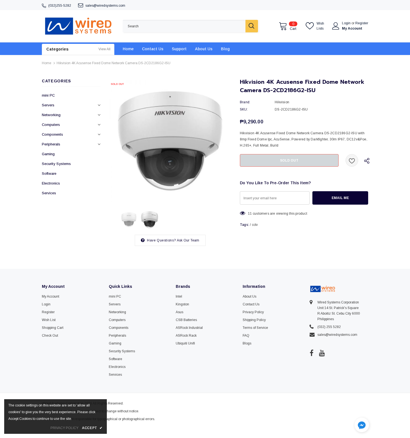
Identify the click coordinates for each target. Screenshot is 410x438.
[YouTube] (322, 353)
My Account (352, 28)
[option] (170, 141)
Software (49, 173)
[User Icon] (336, 26)
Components (52, 134)
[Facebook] (311, 353)
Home (46, 63)
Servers (48, 105)
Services (49, 193)
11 (250, 214)
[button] (361, 426)
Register (361, 23)
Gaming (48, 154)
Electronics (51, 183)
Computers (51, 125)
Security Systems (56, 164)
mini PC (48, 95)
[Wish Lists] (352, 160)
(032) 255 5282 (329, 327)
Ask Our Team (188, 240)
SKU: (244, 109)
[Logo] (78, 26)
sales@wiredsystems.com (105, 6)
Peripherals (51, 144)
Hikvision (282, 102)
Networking (51, 115)
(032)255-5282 (59, 6)
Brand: (245, 102)
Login (346, 23)
